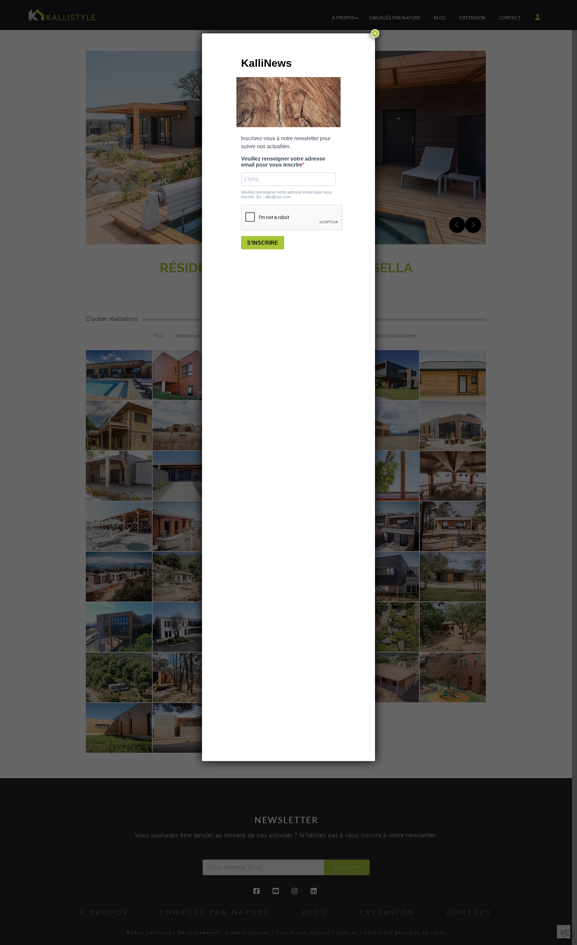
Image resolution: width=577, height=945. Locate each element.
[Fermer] (375, 33)
